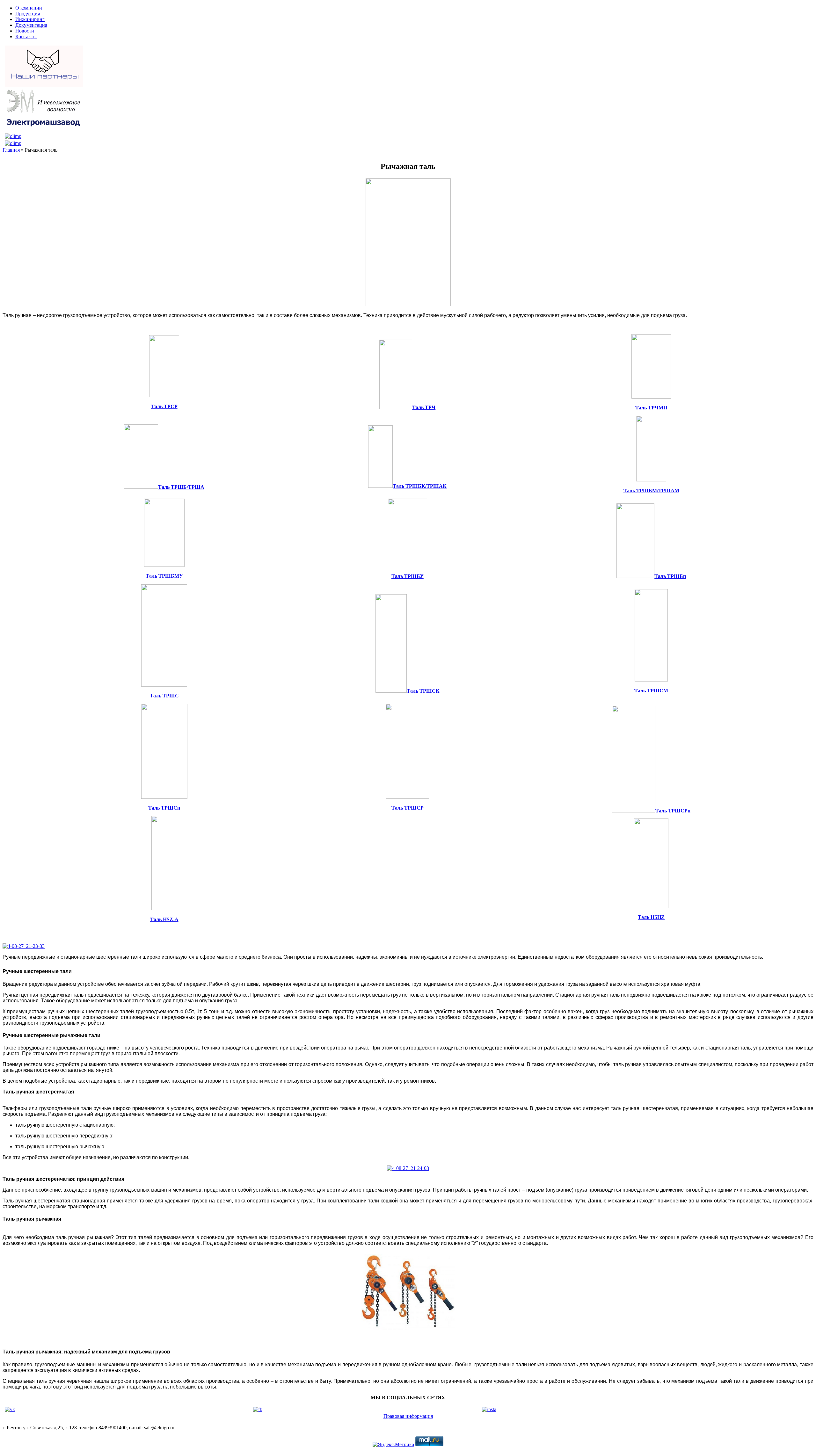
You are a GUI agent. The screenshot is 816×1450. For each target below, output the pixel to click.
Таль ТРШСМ (651, 690)
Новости (24, 30)
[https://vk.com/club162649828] (10, 1409)
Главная (11, 150)
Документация (31, 25)
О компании (28, 8)
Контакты (26, 36)
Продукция (27, 13)
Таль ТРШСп (164, 808)
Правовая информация (408, 1416)
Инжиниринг (30, 19)
